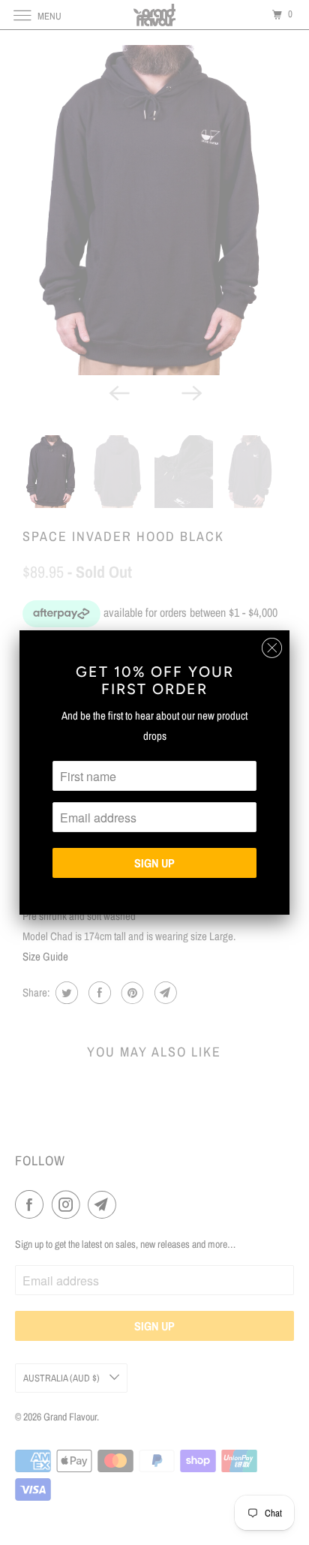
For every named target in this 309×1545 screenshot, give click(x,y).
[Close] (272, 648)
